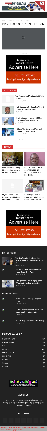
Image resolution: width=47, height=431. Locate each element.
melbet (10, 427)
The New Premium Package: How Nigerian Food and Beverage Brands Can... (29, 260)
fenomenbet (4, 430)
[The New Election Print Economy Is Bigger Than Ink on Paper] (8, 273)
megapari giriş (25, 427)
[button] (44, 15)
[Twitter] (23, 420)
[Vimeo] (29, 420)
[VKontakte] (36, 420)
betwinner (3, 427)
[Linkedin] (17, 420)
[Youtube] (42, 420)
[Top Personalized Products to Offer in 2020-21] (8, 99)
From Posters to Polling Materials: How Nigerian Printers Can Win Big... (11, 170)
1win (18, 430)
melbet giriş (35, 427)
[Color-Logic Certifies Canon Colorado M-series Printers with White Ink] (34, 186)
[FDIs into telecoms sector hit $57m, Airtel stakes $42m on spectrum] (8, 121)
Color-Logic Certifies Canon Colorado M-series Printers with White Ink (34, 197)
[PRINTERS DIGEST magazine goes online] (8, 302)
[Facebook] (5, 420)
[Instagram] (11, 420)
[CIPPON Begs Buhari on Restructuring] (8, 324)
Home (4, 21)
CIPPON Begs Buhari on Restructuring (30, 321)
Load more (22, 140)
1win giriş (12, 430)
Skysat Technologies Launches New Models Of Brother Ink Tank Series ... (11, 197)
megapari (16, 427)
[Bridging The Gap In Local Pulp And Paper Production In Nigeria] (8, 132)
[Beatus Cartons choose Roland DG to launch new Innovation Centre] (8, 313)
